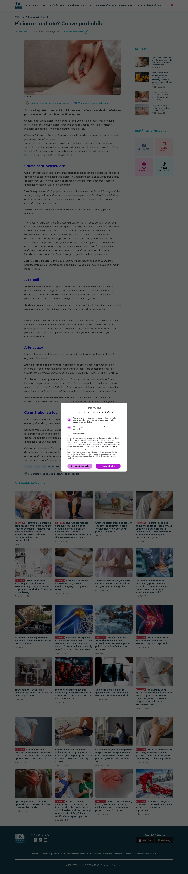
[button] (94, 434)
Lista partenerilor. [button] (113, 446)
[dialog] (94, 437)
